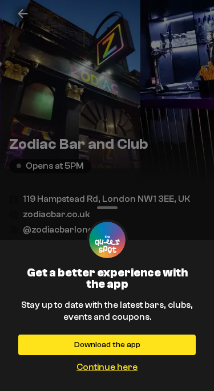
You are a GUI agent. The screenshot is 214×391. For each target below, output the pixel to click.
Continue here (107, 367)
